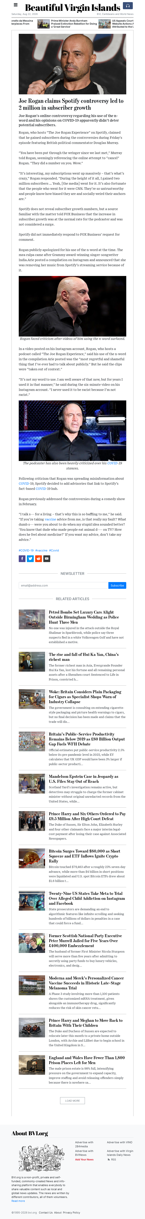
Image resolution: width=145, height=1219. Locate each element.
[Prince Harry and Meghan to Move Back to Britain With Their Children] (32, 1027)
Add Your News (84, 1159)
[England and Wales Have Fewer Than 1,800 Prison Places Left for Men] (32, 1064)
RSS (113, 1159)
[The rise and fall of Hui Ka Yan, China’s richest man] (32, 661)
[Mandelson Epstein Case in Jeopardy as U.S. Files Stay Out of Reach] (32, 783)
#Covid (54, 550)
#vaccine (41, 550)
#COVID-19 (26, 550)
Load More (72, 1100)
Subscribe (117, 585)
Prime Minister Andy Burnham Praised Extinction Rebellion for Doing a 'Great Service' (48, 23)
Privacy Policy (71, 1212)
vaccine (50, 519)
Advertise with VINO (119, 1142)
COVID (112, 463)
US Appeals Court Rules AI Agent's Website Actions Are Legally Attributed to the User (106, 23)
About (58, 1212)
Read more (18, 1201)
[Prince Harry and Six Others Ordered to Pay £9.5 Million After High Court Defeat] (32, 820)
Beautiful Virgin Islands (72, 7)
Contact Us (46, 1212)
